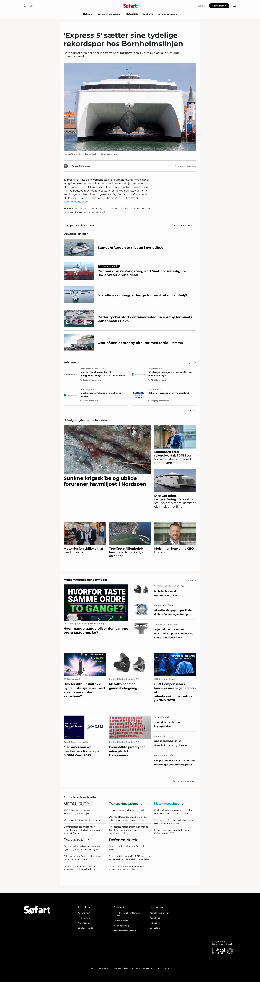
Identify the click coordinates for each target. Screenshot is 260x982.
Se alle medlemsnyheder (184, 781)
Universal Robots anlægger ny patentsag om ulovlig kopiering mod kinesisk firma (83, 830)
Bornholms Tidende (76, 201)
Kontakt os (155, 918)
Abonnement (84, 913)
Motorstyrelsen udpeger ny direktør (128, 810)
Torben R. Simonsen (81, 166)
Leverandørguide (167, 14)
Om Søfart (155, 928)
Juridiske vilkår (121, 921)
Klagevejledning (121, 926)
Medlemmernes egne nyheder (85, 579)
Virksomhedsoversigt (109, 14)
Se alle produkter (86, 928)
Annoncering (84, 923)
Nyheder (88, 14)
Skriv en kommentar (185, 225)
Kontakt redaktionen (159, 913)
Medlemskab (84, 918)
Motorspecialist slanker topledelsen (83, 820)
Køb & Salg (132, 14)
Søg (32, 6)
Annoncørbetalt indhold (125, 931)
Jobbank (148, 14)
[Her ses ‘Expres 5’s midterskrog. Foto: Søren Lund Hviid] (130, 107)
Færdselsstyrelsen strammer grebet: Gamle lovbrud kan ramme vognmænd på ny (128, 830)
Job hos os (155, 923)
